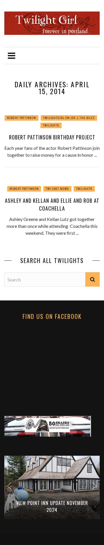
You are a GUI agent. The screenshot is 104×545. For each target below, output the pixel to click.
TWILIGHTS (51, 125)
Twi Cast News (57, 189)
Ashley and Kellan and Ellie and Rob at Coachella (52, 204)
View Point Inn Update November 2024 (52, 506)
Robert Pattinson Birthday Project (52, 137)
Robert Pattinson (21, 118)
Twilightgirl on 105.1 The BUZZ (69, 118)
